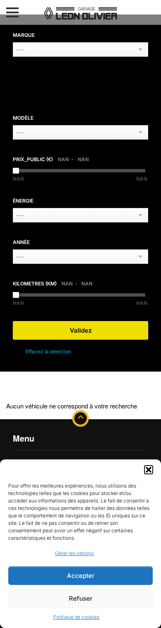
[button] (148, 470)
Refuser (80, 598)
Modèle (23, 118)
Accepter (81, 576)
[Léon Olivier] (80, 11)
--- (20, 49)
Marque (24, 35)
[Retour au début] (80, 418)
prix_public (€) (51, 159)
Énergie (23, 201)
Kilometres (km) (52, 283)
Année (21, 242)
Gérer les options (74, 553)
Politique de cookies (76, 617)
